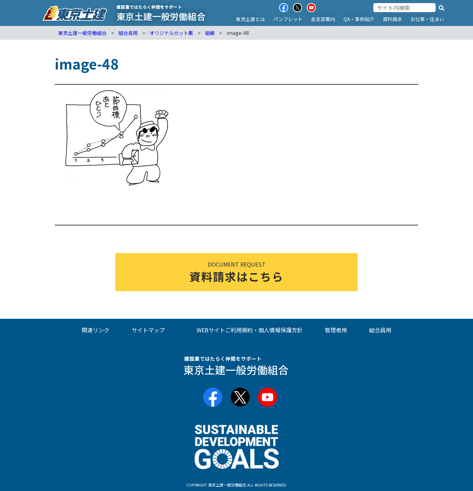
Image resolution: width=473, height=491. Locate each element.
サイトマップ (148, 330)
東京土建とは (250, 19)
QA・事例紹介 (358, 19)
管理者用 (336, 330)
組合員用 (380, 330)
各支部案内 (323, 19)
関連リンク (95, 330)
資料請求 (392, 19)
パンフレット (288, 19)
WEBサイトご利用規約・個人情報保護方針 (250, 330)
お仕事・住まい (427, 19)
